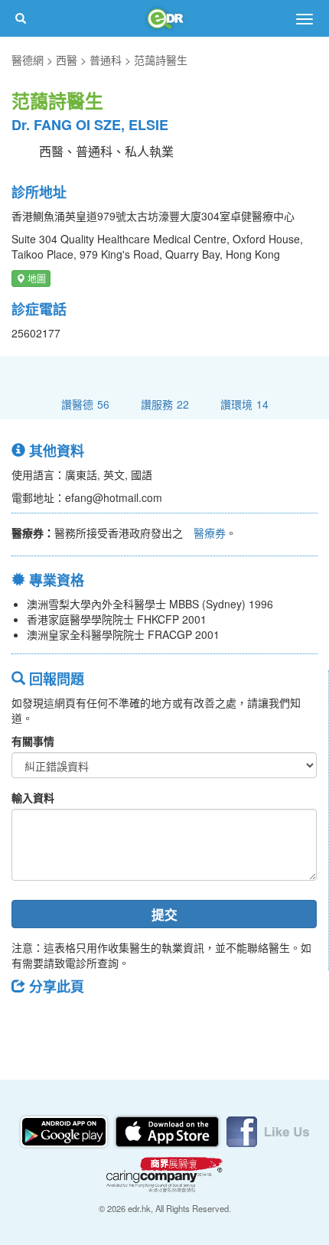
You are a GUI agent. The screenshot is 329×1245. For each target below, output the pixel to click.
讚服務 (165, 403)
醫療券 (210, 532)
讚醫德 (85, 403)
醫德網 (27, 59)
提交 (164, 914)
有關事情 (32, 740)
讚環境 (244, 403)
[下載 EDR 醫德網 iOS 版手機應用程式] (168, 1130)
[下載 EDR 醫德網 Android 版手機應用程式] (65, 1130)
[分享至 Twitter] (69, 1020)
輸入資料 (32, 797)
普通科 (106, 59)
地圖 (35, 278)
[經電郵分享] (149, 1020)
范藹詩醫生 (160, 59)
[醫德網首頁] (164, 18)
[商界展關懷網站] (164, 1173)
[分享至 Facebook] (29, 1020)
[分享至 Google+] (109, 1020)
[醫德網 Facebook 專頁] (267, 1130)
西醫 (66, 59)
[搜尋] (21, 18)
